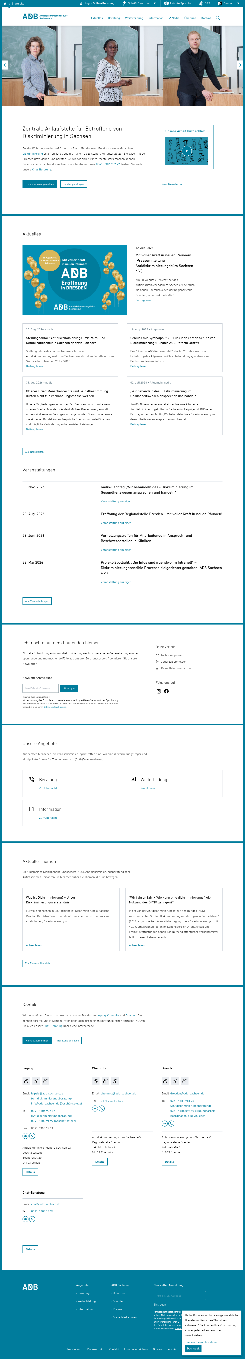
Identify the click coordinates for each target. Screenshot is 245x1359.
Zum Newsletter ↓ (173, 184)
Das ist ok (193, 1348)
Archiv (172, 1349)
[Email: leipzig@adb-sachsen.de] (25, 1136)
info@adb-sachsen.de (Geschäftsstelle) (56, 1103)
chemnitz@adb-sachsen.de (118, 1093)
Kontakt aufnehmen (37, 1040)
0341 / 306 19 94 (42, 1211)
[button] (5, 65)
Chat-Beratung (41, 169)
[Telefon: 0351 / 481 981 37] (171, 1123)
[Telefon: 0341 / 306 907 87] (32, 1136)
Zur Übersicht (48, 788)
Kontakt (206, 18)
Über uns (190, 18)
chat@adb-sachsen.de (45, 1204)
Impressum (74, 1349)
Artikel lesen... (35, 945)
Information (156, 18)
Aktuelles (97, 18)
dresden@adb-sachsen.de (187, 1093)
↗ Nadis (174, 18)
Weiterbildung (134, 18)
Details (30, 1172)
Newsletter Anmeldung (37, 678)
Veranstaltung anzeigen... (117, 501)
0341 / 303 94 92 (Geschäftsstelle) (53, 1121)
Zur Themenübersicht (38, 963)
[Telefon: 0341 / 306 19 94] (32, 1219)
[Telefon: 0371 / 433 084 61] (102, 1108)
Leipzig (101, 1015)
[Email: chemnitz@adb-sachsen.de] (95, 1108)
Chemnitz (113, 1015)
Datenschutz (95, 1349)
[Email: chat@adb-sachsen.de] (25, 1219)
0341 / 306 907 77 (108, 164)
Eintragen (69, 688)
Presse (117, 1309)
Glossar (158, 1349)
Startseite (18, 3)
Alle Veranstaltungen (37, 600)
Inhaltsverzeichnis (136, 1349)
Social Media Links (125, 1317)
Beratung (114, 18)
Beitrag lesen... (145, 300)
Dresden (131, 1015)
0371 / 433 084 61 (113, 1100)
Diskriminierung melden (40, 184)
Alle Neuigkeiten (34, 451)
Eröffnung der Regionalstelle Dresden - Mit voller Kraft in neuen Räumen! (161, 514)
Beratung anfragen (73, 184)
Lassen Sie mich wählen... (202, 1342)
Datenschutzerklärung (55, 706)
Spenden (118, 1301)
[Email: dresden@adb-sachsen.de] (165, 1123)
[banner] (45, 16)
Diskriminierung (33, 153)
